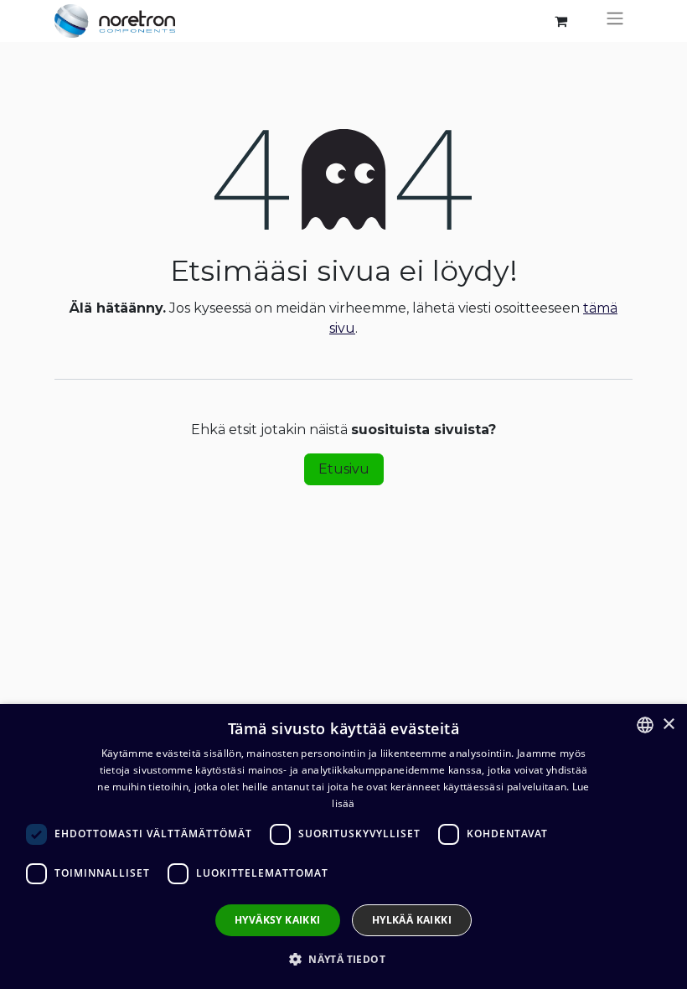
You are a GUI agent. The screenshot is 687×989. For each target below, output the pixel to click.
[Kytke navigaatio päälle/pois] (615, 21)
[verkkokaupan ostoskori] (560, 21)
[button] (343, 959)
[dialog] (343, 846)
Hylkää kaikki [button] (412, 920)
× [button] (668, 724)
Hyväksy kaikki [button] (278, 920)
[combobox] (645, 725)
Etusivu (343, 469)
